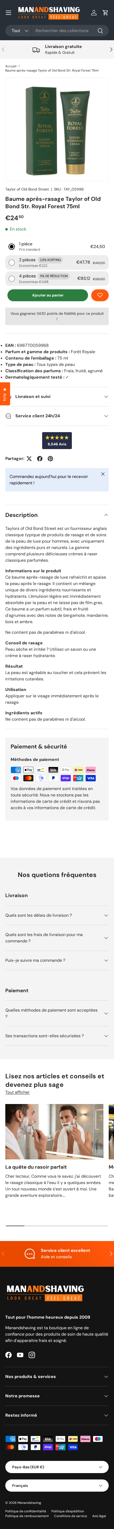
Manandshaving (29, 1503)
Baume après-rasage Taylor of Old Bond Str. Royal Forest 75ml (52, 70)
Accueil (10, 66)
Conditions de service (70, 1516)
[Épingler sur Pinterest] (50, 458)
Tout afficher (17, 1092)
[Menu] (8, 13)
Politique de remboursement (27, 1516)
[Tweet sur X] (29, 458)
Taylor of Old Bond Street (27, 189)
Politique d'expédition (67, 1511)
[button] (105, 13)
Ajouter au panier (48, 295)
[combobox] (57, 30)
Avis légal (99, 1516)
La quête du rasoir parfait (36, 1167)
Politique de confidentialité (25, 1511)
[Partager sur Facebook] (39, 458)
